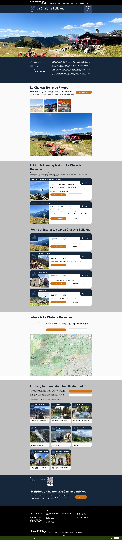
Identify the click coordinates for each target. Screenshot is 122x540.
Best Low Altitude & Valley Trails (37, 521)
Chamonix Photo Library (67, 513)
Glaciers (48, 517)
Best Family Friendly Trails (35, 517)
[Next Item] (90, 134)
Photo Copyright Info (63, 535)
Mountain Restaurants (51, 520)
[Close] (120, 538)
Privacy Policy (50, 538)
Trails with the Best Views (35, 519)
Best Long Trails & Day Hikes (36, 520)
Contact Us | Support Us (74, 535)
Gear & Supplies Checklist (82, 517)
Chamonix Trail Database (35, 512)
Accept (116, 538)
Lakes (47, 514)
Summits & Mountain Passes (52, 513)
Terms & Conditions (53, 535)
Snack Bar (32, 11)
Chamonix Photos (51, 91)
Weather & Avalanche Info (82, 514)
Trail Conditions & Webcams (83, 516)
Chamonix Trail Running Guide (83, 512)
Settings (110, 538)
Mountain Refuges (50, 518)
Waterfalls (48, 516)
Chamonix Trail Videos (66, 512)
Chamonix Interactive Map (36, 513)
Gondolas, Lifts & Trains (51, 512)
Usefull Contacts (81, 513)
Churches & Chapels (50, 522)
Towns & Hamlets (50, 521)
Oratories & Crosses (50, 524)
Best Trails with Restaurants (36, 523)
